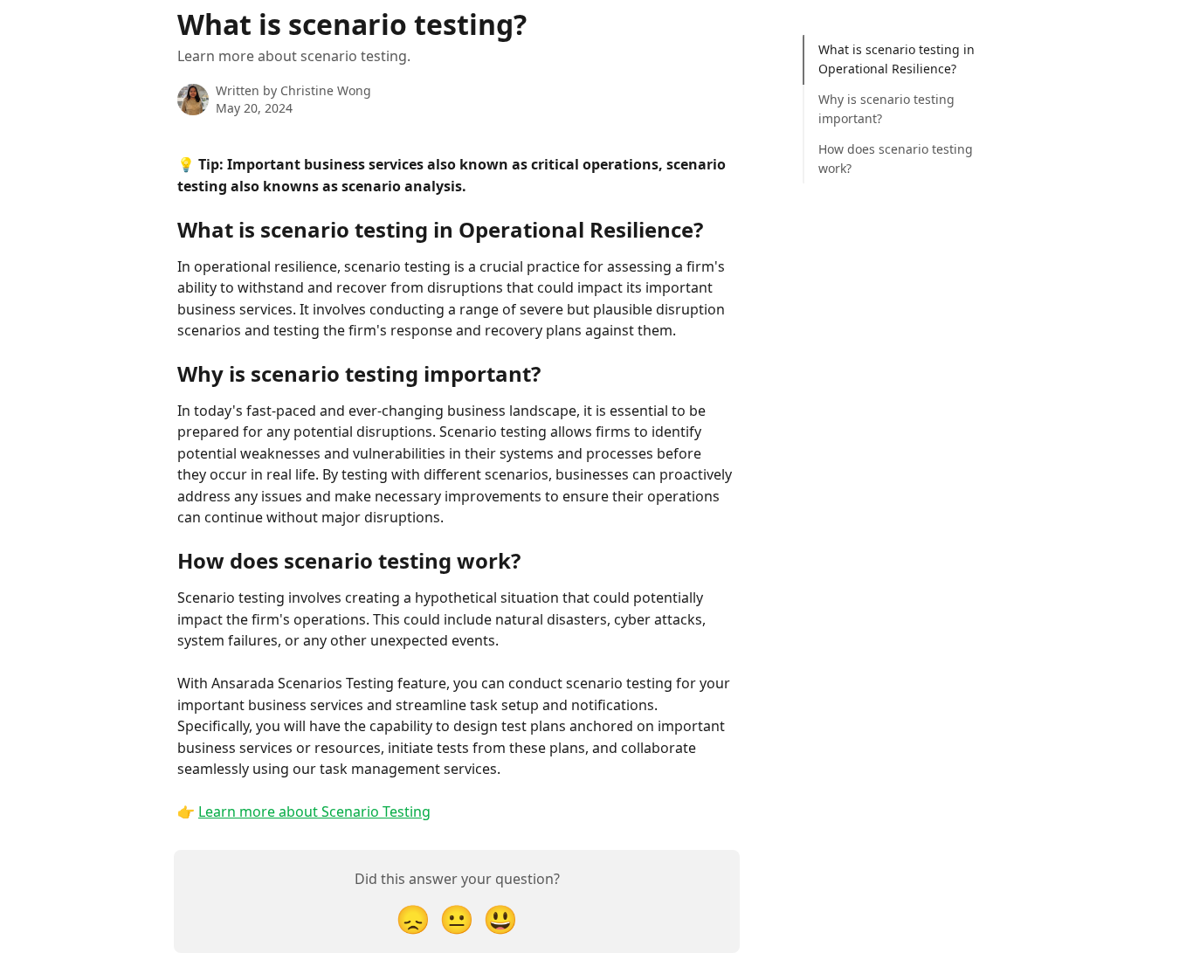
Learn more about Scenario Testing (314, 811)
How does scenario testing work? (895, 158)
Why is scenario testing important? (886, 109)
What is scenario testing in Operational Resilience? (896, 59)
